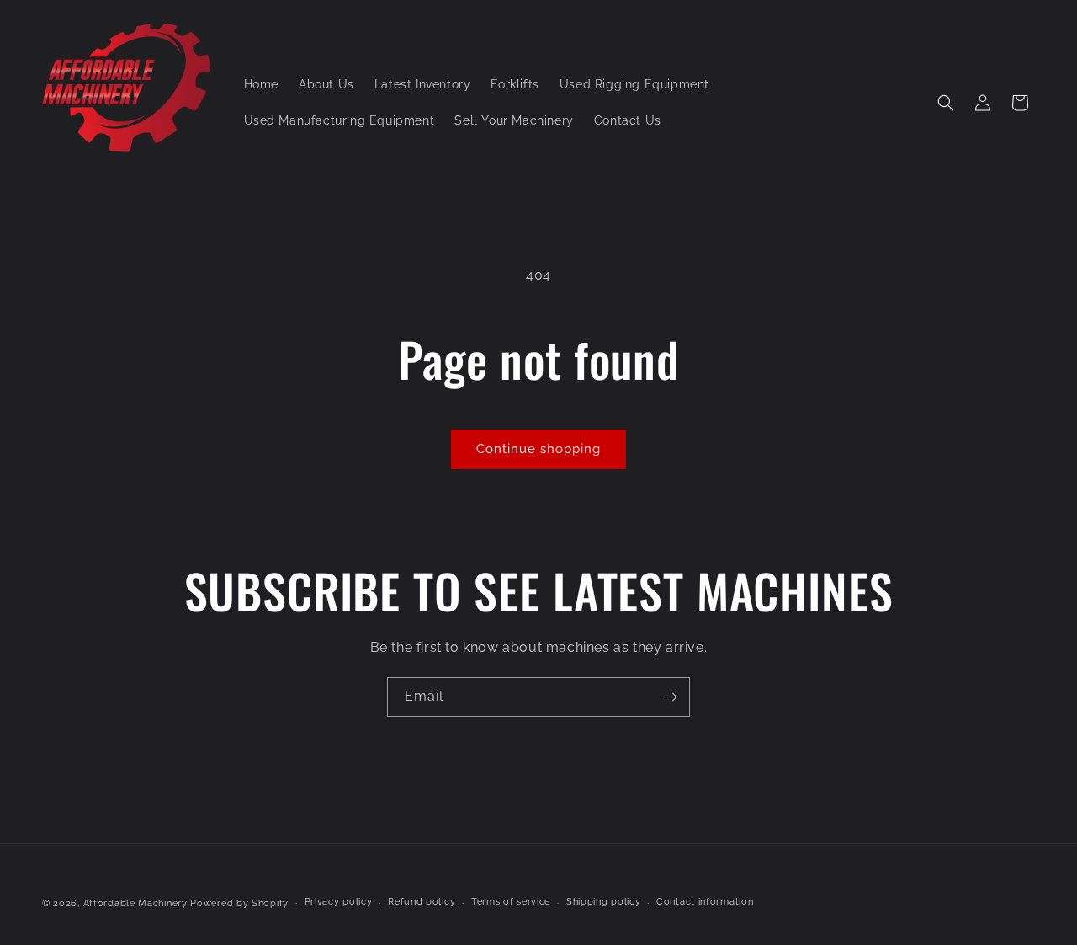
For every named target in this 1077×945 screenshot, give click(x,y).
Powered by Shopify (239, 903)
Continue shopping (538, 448)
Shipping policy (603, 901)
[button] (945, 102)
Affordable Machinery (135, 903)
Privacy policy (339, 901)
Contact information (704, 901)
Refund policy (421, 901)
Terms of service (510, 901)
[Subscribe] (670, 697)
